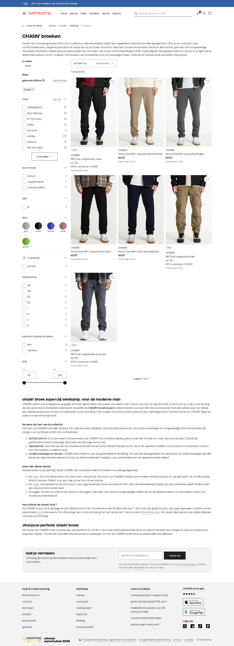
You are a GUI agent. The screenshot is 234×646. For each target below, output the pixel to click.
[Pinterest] (208, 626)
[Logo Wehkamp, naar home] (38, 13)
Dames (74, 13)
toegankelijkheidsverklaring (155, 639)
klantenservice (30, 595)
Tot (54, 369)
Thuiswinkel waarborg (95, 639)
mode (63, 25)
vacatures (82, 601)
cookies (188, 639)
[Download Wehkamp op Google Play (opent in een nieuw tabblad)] (194, 614)
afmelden (139, 567)
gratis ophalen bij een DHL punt (149, 601)
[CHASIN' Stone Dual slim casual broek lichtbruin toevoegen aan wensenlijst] (160, 82)
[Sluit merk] (65, 99)
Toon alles (42, 156)
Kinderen (94, 13)
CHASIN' (27, 89)
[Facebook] (192, 626)
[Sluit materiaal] (65, 258)
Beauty (117, 13)
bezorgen (28, 607)
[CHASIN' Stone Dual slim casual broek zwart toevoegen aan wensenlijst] (112, 179)
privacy (177, 639)
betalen (26, 614)
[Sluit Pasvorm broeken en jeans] (65, 336)
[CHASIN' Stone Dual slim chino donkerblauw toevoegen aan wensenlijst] (160, 179)
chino (35, 476)
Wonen (106, 13)
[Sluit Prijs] (65, 361)
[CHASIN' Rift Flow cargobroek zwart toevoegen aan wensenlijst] (112, 82)
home (52, 25)
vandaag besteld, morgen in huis (149, 595)
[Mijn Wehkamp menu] (199, 13)
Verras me (175, 555)
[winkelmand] (210, 13)
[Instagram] (185, 626)
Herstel (57, 99)
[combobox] (163, 13)
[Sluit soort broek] (65, 168)
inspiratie (81, 614)
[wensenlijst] (205, 13)
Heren (83, 13)
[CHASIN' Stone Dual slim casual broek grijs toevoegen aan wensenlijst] (207, 82)
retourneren (29, 620)
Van (24, 369)
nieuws (80, 595)
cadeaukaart (84, 607)
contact (27, 601)
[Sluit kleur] (65, 218)
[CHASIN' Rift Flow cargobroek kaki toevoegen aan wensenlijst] (207, 179)
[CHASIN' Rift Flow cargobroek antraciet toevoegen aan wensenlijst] (112, 277)
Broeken (27, 61)
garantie (27, 627)
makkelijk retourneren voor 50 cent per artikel (148, 609)
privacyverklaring (187, 564)
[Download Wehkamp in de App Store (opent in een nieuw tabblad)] (194, 604)
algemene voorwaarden (123, 639)
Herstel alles (60, 80)
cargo (35, 484)
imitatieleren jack (150, 512)
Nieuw (63, 13)
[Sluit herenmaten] (65, 277)
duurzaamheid (85, 627)
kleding (74, 25)
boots (39, 512)
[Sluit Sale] (65, 198)
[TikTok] (200, 626)
